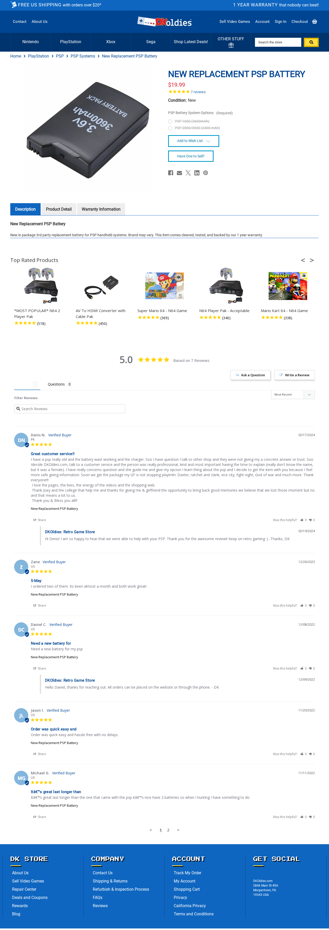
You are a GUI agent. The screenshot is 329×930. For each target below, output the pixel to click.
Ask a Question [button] (253, 375)
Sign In (280, 21)
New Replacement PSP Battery (54, 508)
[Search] (311, 42)
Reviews (100, 905)
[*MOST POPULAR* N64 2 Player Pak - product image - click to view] (41, 285)
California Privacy (190, 905)
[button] (304, 260)
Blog (16, 914)
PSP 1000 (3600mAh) (192, 121)
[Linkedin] (196, 172)
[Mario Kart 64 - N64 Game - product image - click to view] (287, 285)
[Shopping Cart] (314, 21)
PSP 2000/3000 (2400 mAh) (197, 128)
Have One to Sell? (191, 156)
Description (25, 209)
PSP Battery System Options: (200, 113)
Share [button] (41, 520)
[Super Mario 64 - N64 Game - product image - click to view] (164, 285)
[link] (241, 91)
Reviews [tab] (24, 384)
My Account (184, 881)
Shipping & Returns (110, 881)
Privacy (180, 897)
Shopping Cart (187, 889)
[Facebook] (170, 172)
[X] (188, 172)
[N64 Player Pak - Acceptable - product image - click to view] (226, 285)
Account (262, 21)
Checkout (299, 21)
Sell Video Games (235, 21)
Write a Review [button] (297, 375)
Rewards (20, 905)
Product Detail (59, 209)
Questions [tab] (56, 384)
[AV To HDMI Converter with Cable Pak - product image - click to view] (102, 285)
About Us (40, 21)
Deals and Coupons (30, 897)
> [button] (178, 829)
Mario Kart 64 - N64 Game (284, 310)
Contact (19, 21)
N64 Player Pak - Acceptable (224, 310)
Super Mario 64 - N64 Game (162, 310)
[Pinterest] (205, 172)
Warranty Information (101, 209)
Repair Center (24, 889)
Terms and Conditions (194, 914)
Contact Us (103, 872)
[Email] (179, 172)
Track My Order (187, 872)
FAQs (97, 897)
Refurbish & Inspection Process (121, 889)
